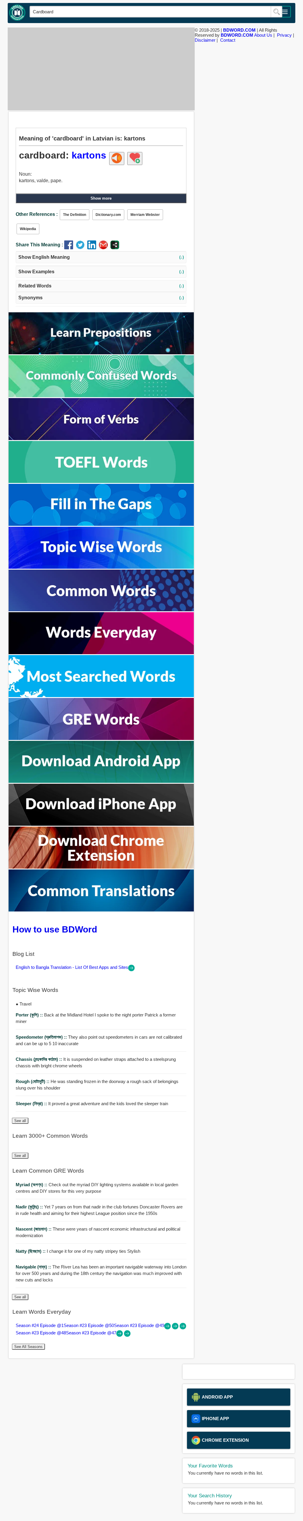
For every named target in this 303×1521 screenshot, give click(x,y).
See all (20, 1120)
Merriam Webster (145, 215)
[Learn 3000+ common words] (101, 609)
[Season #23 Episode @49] (183, 1327)
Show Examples (101, 271)
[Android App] (101, 781)
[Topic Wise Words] (101, 567)
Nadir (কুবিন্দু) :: (30, 1206)
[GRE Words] (101, 738)
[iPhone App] (101, 824)
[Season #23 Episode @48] (120, 1335)
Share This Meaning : (39, 244)
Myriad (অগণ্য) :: (32, 1184)
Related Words (101, 285)
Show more (101, 198)
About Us (263, 35)
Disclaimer (205, 40)
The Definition (74, 215)
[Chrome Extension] (101, 866)
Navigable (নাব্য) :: (34, 1266)
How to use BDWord (54, 929)
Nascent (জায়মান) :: (34, 1228)
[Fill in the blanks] (101, 524)
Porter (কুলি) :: (30, 1014)
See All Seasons (28, 1346)
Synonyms (101, 297)
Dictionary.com (108, 215)
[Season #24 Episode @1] (168, 1327)
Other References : (37, 214)
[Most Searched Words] (101, 695)
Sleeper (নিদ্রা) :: (32, 1103)
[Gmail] (104, 247)
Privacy (284, 35)
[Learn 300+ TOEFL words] (101, 481)
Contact (227, 40)
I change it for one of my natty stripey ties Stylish (78, 1251)
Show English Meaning (101, 257)
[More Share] (114, 247)
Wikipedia (28, 229)
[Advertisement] (100, 69)
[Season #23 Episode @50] (176, 1327)
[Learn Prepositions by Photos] (101, 352)
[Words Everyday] (101, 652)
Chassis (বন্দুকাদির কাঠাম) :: (39, 1059)
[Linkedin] (93, 247)
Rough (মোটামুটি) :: (33, 1081)
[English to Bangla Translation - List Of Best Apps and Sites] (131, 969)
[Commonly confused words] (101, 395)
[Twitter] (81, 247)
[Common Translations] (101, 909)
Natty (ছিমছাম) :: (31, 1251)
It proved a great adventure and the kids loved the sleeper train (92, 1103)
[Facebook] (70, 247)
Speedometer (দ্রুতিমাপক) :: (42, 1037)
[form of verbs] (101, 438)
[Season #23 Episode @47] (127, 1335)
